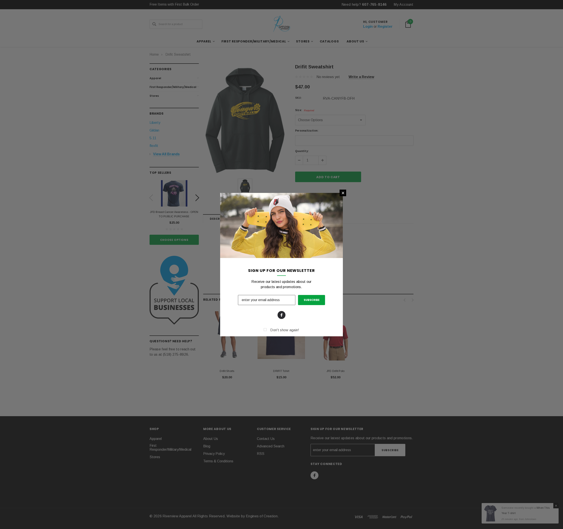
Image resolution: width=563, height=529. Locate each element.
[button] (343, 193)
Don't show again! (284, 330)
